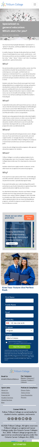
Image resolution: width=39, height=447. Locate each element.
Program (9, 327)
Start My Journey (19, 347)
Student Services (7, 397)
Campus (8, 335)
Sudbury (30, 380)
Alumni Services (6, 400)
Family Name (10, 305)
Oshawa (23, 380)
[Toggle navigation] (35, 4)
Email (7, 312)
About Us (4, 390)
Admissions (5, 393)
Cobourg (24, 382)
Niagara (23, 378)
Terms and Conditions (22, 356)
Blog (2, 402)
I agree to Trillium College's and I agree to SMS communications (19, 342)
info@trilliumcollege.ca (10, 379)
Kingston (30, 378)
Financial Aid (5, 395)
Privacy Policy (11, 356)
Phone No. (9, 320)
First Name (9, 297)
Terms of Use (25, 393)
